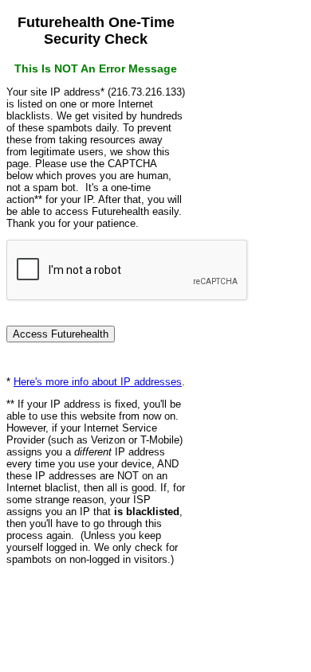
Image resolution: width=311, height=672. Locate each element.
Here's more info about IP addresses (98, 382)
